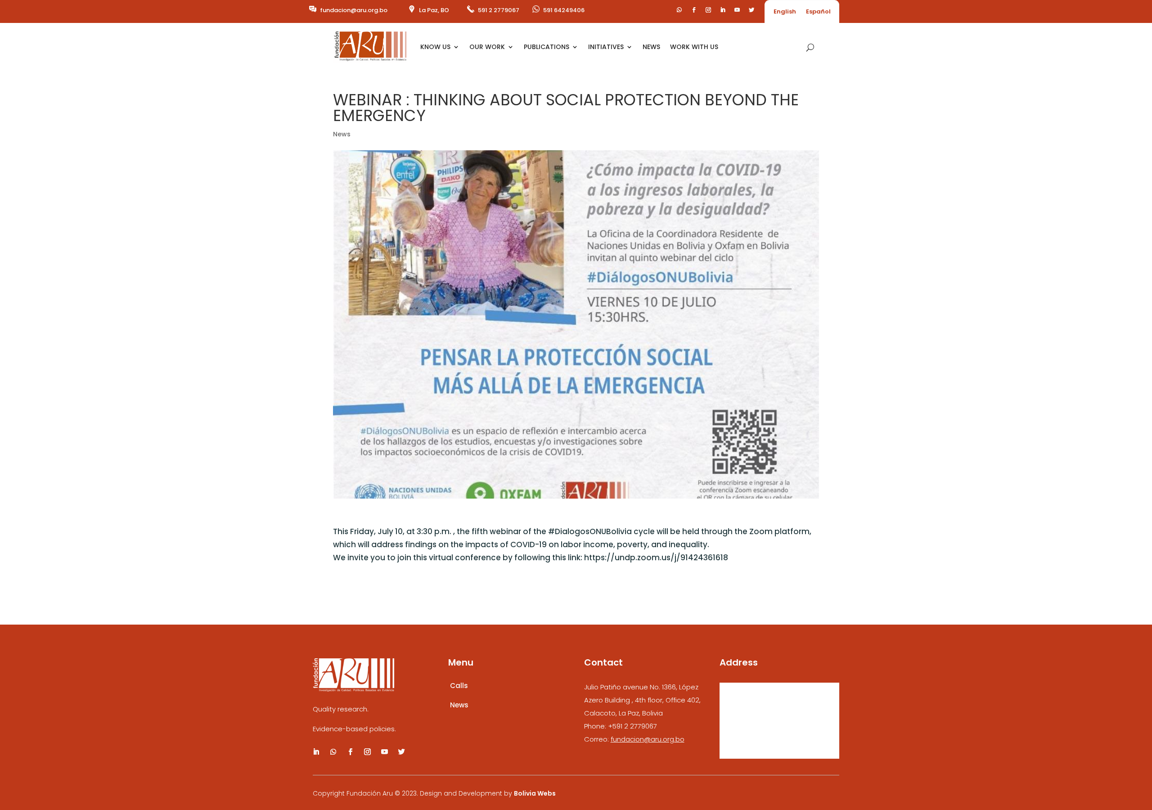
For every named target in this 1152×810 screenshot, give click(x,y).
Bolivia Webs (535, 793)
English (785, 12)
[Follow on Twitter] (751, 9)
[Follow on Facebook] (693, 9)
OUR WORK (487, 46)
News (342, 134)
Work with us (694, 46)
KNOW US (435, 46)
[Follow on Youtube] (737, 9)
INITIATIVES (606, 46)
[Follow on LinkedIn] (722, 9)
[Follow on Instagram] (708, 9)
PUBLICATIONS (546, 46)
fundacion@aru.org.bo (353, 10)
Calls (459, 685)
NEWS (651, 46)
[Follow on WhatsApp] (679, 9)
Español (818, 12)
